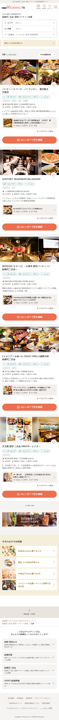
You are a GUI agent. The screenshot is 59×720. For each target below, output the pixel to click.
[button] (29, 644)
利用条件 (29, 698)
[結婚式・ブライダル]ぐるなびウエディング (17, 621)
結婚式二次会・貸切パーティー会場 (15, 624)
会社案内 (11, 698)
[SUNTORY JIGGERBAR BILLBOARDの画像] (29, 162)
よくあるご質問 (46, 708)
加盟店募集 (46, 703)
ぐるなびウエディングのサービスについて (22, 708)
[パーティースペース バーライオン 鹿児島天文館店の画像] (29, 72)
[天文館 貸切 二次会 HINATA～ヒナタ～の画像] (29, 429)
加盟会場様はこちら (32, 703)
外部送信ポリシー (15, 703)
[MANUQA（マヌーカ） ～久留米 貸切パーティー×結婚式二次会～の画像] (29, 249)
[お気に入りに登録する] (54, 85)
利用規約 (20, 698)
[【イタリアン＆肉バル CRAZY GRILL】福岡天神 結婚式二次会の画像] (29, 339)
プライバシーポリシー (43, 698)
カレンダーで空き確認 (31, 140)
